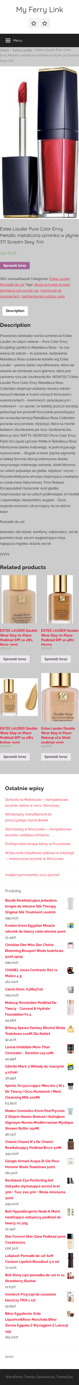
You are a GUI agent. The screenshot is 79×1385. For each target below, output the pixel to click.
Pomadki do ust (12, 285)
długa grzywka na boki (52, 285)
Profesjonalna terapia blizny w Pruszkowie (37, 844)
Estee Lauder (22, 50)
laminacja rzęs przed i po (19, 291)
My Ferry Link (39, 9)
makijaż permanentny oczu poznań (32, 875)
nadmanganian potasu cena (43, 296)
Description (15, 311)
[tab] (15, 311)
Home (4, 50)
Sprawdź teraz (14, 266)
